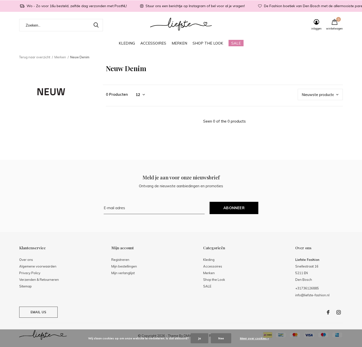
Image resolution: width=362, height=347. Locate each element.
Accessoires (153, 43)
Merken (179, 43)
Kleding (127, 43)
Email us (38, 312)
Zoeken (96, 25)
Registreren (120, 260)
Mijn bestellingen (124, 266)
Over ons (26, 260)
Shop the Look (208, 43)
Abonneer (234, 207)
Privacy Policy (29, 273)
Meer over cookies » (254, 338)
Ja (199, 338)
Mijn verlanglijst (123, 273)
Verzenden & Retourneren (39, 280)
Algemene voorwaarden (37, 266)
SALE (236, 43)
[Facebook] (328, 312)
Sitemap (25, 286)
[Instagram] (338, 312)
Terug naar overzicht (34, 57)
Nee (221, 338)
